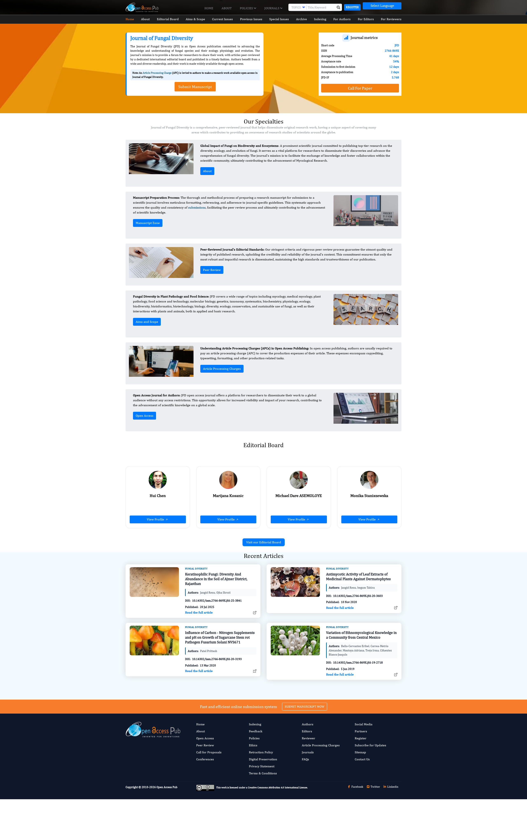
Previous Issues (251, 19)
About (227, 8)
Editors (307, 731)
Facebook (357, 786)
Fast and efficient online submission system (238, 706)
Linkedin (392, 786)
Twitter (375, 786)
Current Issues (222, 19)
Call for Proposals (209, 752)
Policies (247, 8)
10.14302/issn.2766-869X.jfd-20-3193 (217, 659)
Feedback (255, 731)
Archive (301, 19)
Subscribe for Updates (370, 745)
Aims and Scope (147, 322)
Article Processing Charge (157, 72)
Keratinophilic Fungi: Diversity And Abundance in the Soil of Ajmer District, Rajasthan (216, 579)
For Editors (366, 19)
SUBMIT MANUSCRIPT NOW (304, 706)
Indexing (320, 19)
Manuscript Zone (148, 223)
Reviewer (308, 738)
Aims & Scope (195, 19)
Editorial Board (168, 19)
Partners (361, 731)
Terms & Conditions (263, 773)
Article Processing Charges (222, 369)
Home (208, 8)
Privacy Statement (261, 766)
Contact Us (362, 759)
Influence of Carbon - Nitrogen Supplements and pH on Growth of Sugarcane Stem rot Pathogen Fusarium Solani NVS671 (220, 637)
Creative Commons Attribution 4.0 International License (277, 787)
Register (352, 7)
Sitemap (360, 752)
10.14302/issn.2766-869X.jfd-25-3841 (217, 600)
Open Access (144, 416)
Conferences (205, 759)
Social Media (363, 724)
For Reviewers (391, 19)
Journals (272, 8)
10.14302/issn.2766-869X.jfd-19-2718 (358, 662)
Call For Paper (360, 88)
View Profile (156, 519)
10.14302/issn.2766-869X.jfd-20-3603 (358, 595)
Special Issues (279, 19)
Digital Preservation (263, 759)
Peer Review (212, 270)
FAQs (305, 759)
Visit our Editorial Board (263, 542)
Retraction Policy (261, 752)
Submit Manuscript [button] (195, 86)
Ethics (253, 745)
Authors (307, 724)
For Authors (342, 19)
